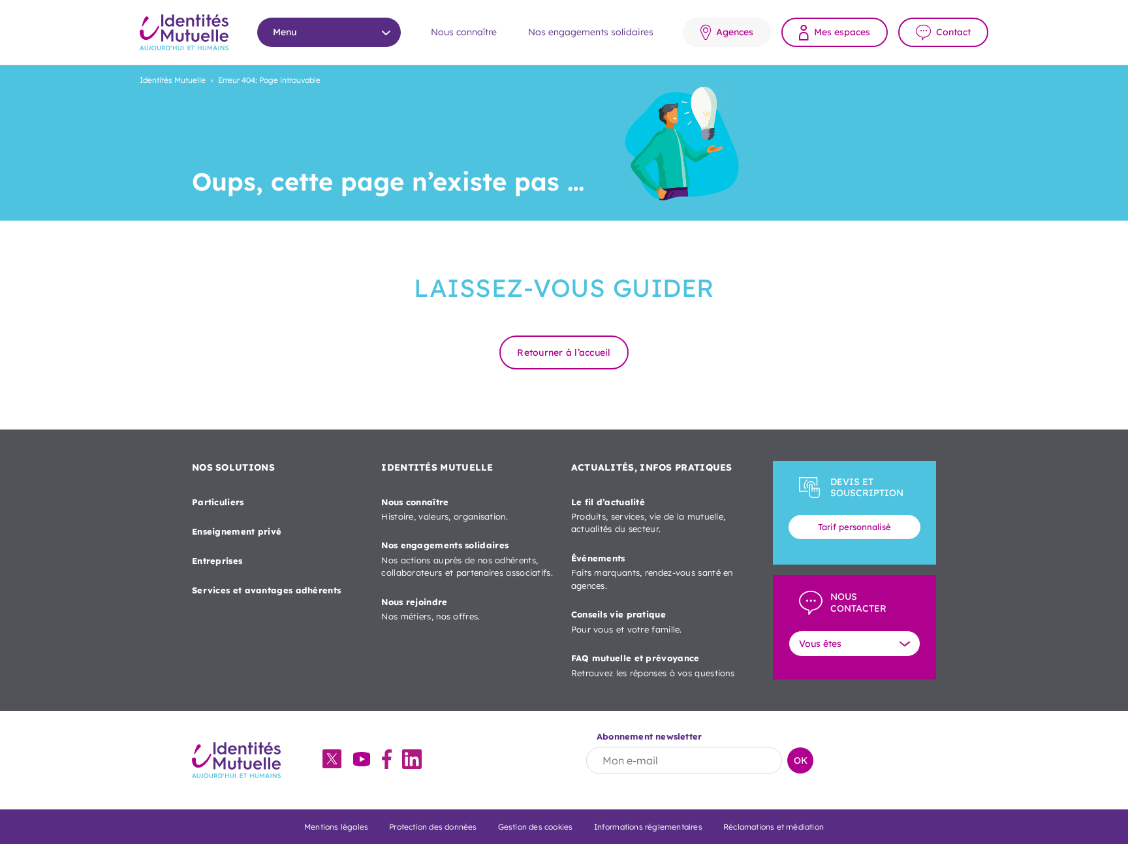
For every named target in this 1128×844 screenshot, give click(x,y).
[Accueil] (184, 32)
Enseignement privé (236, 531)
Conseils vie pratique (626, 621)
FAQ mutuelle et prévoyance (652, 665)
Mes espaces (842, 32)
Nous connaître (464, 32)
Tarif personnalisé (854, 527)
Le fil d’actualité (648, 516)
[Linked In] (412, 760)
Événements (652, 572)
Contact (953, 32)
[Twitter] (331, 760)
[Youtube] (361, 760)
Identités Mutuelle (173, 80)
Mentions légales (336, 827)
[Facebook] (387, 760)
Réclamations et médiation (773, 827)
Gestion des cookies (535, 827)
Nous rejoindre (430, 609)
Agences (734, 32)
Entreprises (217, 560)
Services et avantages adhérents (266, 590)
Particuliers (218, 502)
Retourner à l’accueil (563, 352)
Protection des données (433, 827)
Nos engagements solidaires (590, 32)
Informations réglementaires (648, 827)
